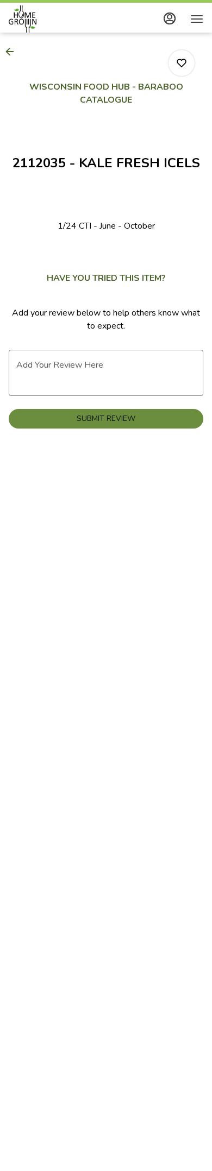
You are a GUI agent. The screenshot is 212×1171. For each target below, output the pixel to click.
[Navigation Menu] (197, 19)
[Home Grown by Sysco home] (58, 19)
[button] (13, 51)
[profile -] (169, 18)
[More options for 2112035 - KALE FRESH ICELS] (182, 63)
